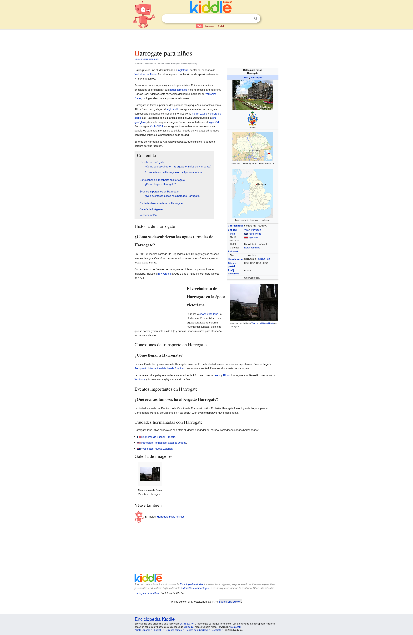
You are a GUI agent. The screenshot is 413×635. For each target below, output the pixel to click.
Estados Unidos (177, 442)
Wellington (147, 448)
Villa (245, 77)
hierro (195, 113)
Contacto (216, 629)
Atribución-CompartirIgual (195, 588)
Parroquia (256, 77)
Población (233, 251)
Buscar (256, 18)
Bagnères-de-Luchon (153, 437)
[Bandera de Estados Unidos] (139, 442)
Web (199, 26)
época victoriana (208, 314)
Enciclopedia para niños (147, 58)
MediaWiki (235, 626)
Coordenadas (235, 225)
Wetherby (140, 379)
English (221, 26)
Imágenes (209, 26)
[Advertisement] (206, 38)
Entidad (232, 229)
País (232, 233)
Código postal (232, 264)
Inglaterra (253, 237)
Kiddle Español (142, 629)
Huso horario (235, 259)
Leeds (217, 375)
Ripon (226, 375)
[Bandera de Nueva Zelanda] (139, 448)
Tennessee (160, 442)
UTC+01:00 (264, 259)
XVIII (160, 126)
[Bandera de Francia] (139, 437)
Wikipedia (189, 626)
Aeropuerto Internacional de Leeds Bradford (160, 368)
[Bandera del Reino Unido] (246, 233)
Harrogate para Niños (147, 593)
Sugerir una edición (230, 601)
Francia (171, 437)
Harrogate (147, 442)
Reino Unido (254, 233)
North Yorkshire (252, 247)
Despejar (249, 18)
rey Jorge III (164, 273)
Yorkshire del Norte (145, 74)
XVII (152, 126)
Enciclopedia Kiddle (191, 584)
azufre (203, 113)
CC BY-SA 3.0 (187, 623)
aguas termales (178, 89)
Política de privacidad (197, 629)
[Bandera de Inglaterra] (246, 237)
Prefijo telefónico (233, 272)
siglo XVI (213, 122)
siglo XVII (172, 109)
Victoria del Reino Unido (262, 323)
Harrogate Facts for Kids (171, 516)
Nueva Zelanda (164, 448)
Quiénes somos (174, 629)
